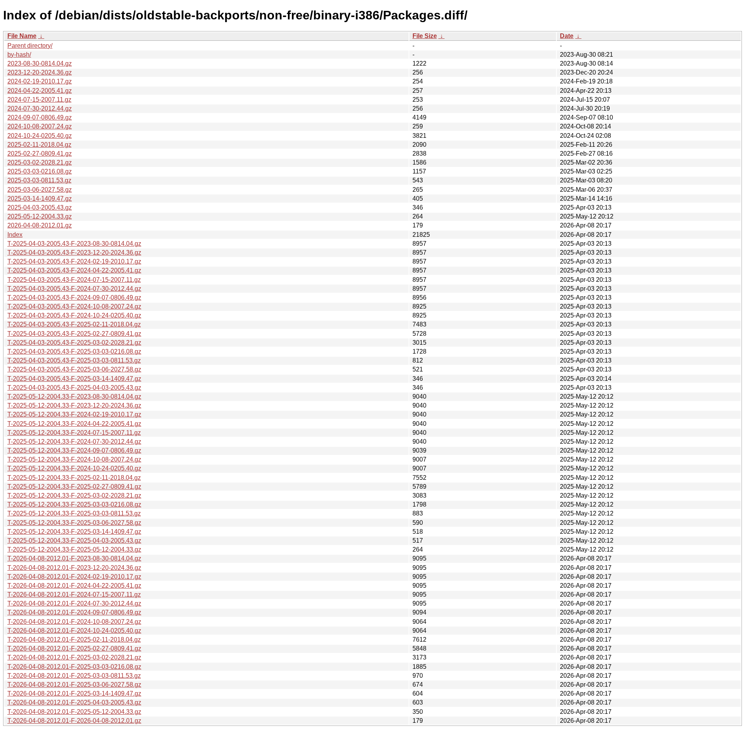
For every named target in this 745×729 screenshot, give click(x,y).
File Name (21, 36)
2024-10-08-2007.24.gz (39, 126)
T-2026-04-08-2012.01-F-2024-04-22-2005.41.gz (74, 585)
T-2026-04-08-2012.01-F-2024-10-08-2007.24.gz (74, 621)
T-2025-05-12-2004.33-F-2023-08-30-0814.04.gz (74, 396)
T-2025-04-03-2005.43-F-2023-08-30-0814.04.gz (74, 243)
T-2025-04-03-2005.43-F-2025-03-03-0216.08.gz (74, 351)
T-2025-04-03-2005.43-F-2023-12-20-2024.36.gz (74, 252)
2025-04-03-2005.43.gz (39, 207)
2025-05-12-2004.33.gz (39, 216)
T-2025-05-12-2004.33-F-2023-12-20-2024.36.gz (74, 405)
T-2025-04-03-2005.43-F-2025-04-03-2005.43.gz (74, 387)
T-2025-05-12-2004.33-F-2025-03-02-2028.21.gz (74, 495)
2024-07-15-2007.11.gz (39, 99)
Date (566, 36)
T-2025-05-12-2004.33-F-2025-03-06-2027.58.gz (74, 522)
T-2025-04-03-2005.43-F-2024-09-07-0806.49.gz (74, 297)
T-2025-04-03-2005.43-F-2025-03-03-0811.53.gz (74, 360)
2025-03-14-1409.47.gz (39, 198)
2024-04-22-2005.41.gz (39, 90)
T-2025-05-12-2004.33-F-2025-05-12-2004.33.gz (74, 549)
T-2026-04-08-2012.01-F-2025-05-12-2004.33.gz (74, 711)
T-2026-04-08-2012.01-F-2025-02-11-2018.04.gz (74, 639)
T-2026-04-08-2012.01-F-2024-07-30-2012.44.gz (74, 603)
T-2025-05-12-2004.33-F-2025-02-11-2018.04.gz (74, 477)
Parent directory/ (29, 45)
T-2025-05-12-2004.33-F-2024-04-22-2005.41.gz (74, 423)
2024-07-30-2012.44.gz (39, 108)
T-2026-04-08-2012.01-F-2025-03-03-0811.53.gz (74, 675)
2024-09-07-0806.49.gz (39, 117)
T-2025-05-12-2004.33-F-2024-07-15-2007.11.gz (74, 432)
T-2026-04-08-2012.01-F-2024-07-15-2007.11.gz (74, 594)
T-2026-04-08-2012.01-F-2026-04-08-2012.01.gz (74, 720)
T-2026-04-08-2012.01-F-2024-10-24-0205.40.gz (74, 630)
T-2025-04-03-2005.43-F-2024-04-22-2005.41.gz (74, 270)
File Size (424, 36)
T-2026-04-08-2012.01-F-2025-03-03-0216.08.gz (74, 666)
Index (15, 234)
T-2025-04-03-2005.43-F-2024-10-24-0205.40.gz (74, 315)
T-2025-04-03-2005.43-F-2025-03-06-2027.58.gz (74, 369)
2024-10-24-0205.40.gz (39, 135)
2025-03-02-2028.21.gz (39, 162)
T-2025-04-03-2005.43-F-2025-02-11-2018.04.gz (74, 324)
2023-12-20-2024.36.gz (39, 72)
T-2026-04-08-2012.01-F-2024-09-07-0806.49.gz (74, 612)
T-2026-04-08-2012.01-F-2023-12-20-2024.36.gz (74, 567)
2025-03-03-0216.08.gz (39, 171)
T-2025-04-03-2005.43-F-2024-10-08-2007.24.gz (74, 306)
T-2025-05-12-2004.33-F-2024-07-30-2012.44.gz (74, 441)
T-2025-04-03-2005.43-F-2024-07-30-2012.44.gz (74, 288)
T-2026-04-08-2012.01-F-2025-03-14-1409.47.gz (74, 693)
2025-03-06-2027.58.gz (39, 189)
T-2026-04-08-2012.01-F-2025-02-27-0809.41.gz (74, 648)
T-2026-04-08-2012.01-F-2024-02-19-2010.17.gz (74, 576)
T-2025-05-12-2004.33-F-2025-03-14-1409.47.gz (74, 531)
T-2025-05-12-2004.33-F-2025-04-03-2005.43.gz (74, 540)
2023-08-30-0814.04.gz (39, 63)
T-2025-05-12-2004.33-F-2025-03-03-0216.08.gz (74, 504)
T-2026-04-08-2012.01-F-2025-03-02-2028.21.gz (74, 657)
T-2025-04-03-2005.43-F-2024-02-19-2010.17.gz (74, 261)
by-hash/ (19, 54)
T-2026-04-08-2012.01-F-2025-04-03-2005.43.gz (74, 702)
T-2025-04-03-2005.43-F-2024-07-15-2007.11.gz (74, 279)
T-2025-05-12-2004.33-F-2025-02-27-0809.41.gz (74, 486)
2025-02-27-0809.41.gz (39, 153)
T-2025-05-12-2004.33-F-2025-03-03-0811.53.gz (74, 513)
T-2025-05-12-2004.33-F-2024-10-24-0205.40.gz (74, 468)
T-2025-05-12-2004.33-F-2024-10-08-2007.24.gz (74, 459)
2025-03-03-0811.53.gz (39, 180)
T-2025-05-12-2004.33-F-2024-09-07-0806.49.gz (74, 450)
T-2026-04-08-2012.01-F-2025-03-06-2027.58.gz (74, 684)
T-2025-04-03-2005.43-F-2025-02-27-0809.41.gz (74, 333)
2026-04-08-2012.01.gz (39, 225)
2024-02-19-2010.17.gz (39, 81)
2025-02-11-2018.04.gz (39, 144)
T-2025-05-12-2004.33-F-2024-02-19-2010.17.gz (74, 414)
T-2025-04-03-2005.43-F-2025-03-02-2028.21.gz (74, 342)
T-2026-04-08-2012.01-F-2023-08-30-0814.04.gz (74, 558)
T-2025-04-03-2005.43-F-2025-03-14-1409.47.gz (74, 378)
